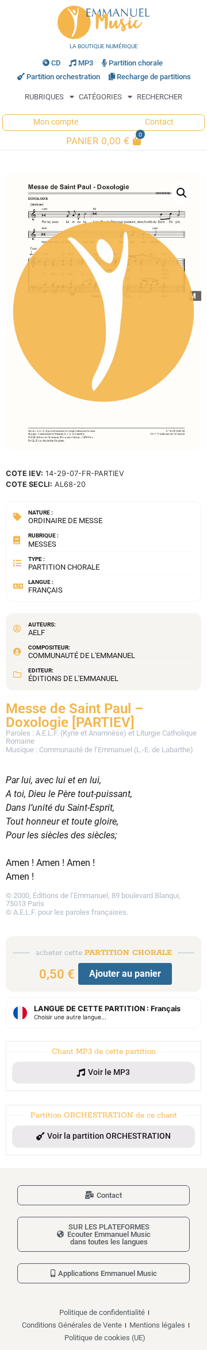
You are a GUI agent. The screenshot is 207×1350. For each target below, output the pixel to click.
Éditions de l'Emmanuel (73, 678)
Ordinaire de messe (65, 520)
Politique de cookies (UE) (104, 1337)
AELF (36, 632)
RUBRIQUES (44, 96)
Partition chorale (136, 63)
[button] (181, 193)
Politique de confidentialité (102, 1312)
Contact (159, 122)
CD (55, 63)
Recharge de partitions (154, 76)
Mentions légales (157, 1325)
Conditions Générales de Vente (72, 1325)
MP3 (85, 63)
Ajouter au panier (125, 973)
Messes (42, 544)
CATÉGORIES (100, 96)
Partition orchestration (63, 76)
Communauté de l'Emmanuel (81, 655)
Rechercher (159, 96)
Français (45, 590)
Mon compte (55, 122)
